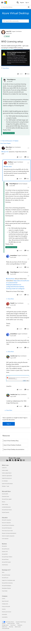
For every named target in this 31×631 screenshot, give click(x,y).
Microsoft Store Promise (7, 509)
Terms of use (12, 625)
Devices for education (6, 522)
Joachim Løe (13, 356)
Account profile (5, 493)
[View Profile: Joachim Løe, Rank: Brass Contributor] (8, 356)
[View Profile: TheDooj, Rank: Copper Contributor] (5, 163)
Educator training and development (9, 533)
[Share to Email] (24, 460)
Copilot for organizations (7, 475)
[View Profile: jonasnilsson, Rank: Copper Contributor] (8, 256)
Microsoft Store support (6, 499)
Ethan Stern (9, 147)
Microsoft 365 (5, 554)
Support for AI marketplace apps (8, 580)
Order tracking (5, 504)
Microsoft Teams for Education (8, 525)
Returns (3, 501)
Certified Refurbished (6, 507)
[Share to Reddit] (15, 460)
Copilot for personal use (7, 478)
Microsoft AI (4, 546)
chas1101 (8, 31)
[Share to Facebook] (10, 460)
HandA (12, 303)
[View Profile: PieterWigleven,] (4, 80)
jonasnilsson (13, 255)
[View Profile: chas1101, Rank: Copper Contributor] (3, 32)
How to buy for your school (7, 530)
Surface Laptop (5, 470)
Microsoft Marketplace (6, 585)
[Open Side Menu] (2, 2)
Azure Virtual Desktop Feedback (12, 445)
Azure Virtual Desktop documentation (14, 449)
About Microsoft (5, 601)
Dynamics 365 (5, 551)
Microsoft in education (6, 520)
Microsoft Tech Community (7, 583)
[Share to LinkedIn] (7, 460)
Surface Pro (4, 467)
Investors (4, 609)
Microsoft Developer (6, 575)
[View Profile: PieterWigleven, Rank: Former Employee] (7, 184)
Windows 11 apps (5, 486)
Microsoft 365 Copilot (6, 562)
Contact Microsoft (10, 623)
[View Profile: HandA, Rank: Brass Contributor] (8, 304)
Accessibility (4, 614)
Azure (3, 572)
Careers (3, 598)
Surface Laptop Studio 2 (6, 473)
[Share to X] (13, 460)
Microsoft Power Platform (7, 556)
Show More (6, 68)
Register (22, 2)
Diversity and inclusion (6, 611)
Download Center (5, 496)
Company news (5, 603)
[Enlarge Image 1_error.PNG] (17, 378)
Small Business (5, 564)
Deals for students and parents (8, 536)
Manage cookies (5, 625)
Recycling (11, 626)
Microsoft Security (5, 548)
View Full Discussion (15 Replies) (10, 141)
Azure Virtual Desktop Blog (11, 440)
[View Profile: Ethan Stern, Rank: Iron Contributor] (3, 148)
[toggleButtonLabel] (28, 7)
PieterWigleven (11, 79)
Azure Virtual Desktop (7, 7)
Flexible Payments (5, 512)
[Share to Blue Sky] (18, 460)
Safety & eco (4, 626)
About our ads (18, 626)
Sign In (27, 2)
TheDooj (10, 162)
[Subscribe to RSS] (21, 460)
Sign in (9, 424)
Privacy (17, 623)
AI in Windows (5, 481)
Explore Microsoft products (7, 483)
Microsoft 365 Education (7, 528)
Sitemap (3, 623)
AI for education (5, 538)
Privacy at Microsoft (6, 606)
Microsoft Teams (5, 559)
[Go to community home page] (5, 2)
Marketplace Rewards (6, 588)
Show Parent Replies (5, 143)
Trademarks (19, 625)
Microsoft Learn (5, 577)
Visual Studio (4, 590)
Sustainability (4, 617)
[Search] (18, 2)
